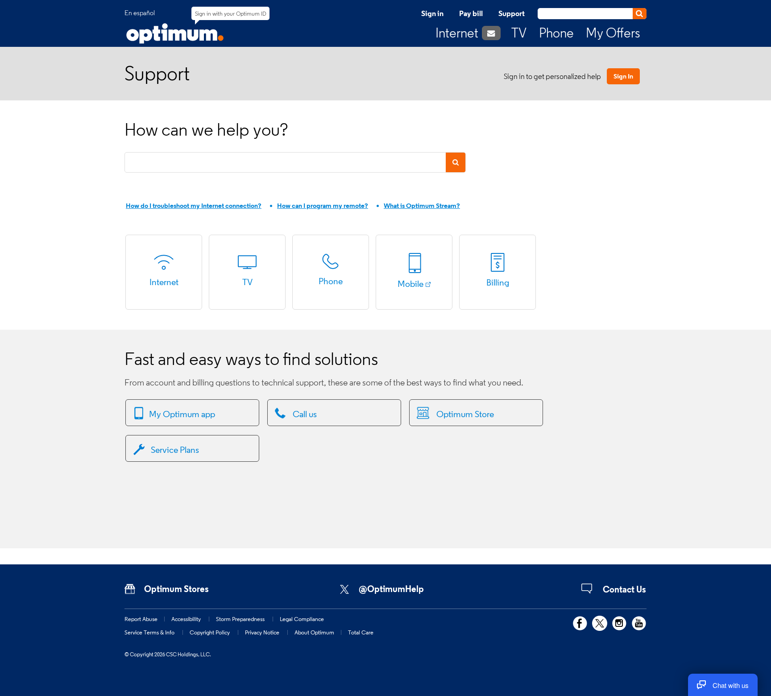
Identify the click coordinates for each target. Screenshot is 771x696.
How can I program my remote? (322, 205)
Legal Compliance (302, 618)
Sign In (623, 76)
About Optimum (314, 632)
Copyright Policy (210, 632)
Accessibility (186, 618)
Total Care (360, 632)
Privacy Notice (262, 632)
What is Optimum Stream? (422, 205)
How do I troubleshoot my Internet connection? (193, 205)
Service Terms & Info (149, 632)
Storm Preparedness (240, 618)
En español (139, 13)
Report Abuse (141, 618)
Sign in (432, 13)
